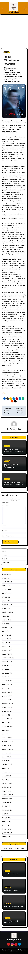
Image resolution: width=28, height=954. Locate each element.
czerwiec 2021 (6, 810)
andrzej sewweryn (10, 72)
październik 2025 (6, 612)
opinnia (11, 78)
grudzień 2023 (6, 696)
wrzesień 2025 (6, 616)
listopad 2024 (6, 654)
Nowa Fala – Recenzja (11, 464)
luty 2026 (4, 597)
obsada (6, 78)
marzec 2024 (5, 684)
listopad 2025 (6, 608)
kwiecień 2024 (6, 680)
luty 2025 (4, 642)
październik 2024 (7, 658)
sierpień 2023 (6, 711)
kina (16, 76)
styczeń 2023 (6, 738)
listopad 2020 (6, 836)
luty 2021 (4, 825)
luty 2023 (4, 734)
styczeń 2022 (6, 783)
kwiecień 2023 (6, 726)
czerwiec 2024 (6, 673)
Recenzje (6, 52)
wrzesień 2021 (6, 798)
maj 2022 (4, 768)
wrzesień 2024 (6, 661)
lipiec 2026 (5, 578)
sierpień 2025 (6, 620)
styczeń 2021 (5, 829)
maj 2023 (4, 722)
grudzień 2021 (6, 787)
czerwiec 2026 (6, 582)
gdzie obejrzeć (13, 74)
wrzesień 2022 (6, 753)
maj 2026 (4, 585)
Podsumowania (6, 562)
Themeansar (14, 952)
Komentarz (5, 505)
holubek (12, 76)
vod (20, 81)
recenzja (9, 79)
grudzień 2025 (6, 604)
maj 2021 (4, 814)
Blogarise (22, 950)
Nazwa (4, 526)
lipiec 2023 (5, 715)
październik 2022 (7, 749)
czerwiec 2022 (6, 764)
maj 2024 (4, 677)
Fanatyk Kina (13, 12)
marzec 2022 (5, 776)
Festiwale (4, 559)
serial (16, 81)
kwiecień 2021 (6, 817)
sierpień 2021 (5, 802)
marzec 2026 (5, 593)
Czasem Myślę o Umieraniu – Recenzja (19, 411)
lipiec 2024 (5, 669)
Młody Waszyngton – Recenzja (13, 482)
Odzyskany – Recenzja (11, 449)
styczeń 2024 (6, 692)
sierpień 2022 (6, 757)
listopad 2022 (6, 745)
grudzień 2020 (6, 833)
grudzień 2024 (6, 650)
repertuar (7, 81)
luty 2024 (4, 688)
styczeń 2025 (6, 646)
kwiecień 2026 (6, 589)
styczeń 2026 (6, 601)
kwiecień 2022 (6, 772)
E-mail (4, 531)
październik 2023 (6, 703)
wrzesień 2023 (6, 707)
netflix (20, 76)
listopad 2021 (5, 791)
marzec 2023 (5, 730)
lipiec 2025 (5, 623)
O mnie (4, 551)
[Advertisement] (14, 30)
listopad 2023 (6, 699)
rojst (12, 81)
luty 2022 (4, 779)
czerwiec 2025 (6, 627)
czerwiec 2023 (6, 719)
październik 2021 (6, 795)
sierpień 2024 (6, 665)
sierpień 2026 (6, 574)
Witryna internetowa (7, 536)
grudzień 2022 (6, 741)
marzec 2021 (5, 821)
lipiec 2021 (5, 806)
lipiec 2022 (5, 760)
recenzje (15, 79)
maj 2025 (4, 631)
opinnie (16, 78)
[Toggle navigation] (2, 8)
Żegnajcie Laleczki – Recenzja (7, 411)
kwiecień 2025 (6, 635)
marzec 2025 (5, 639)
